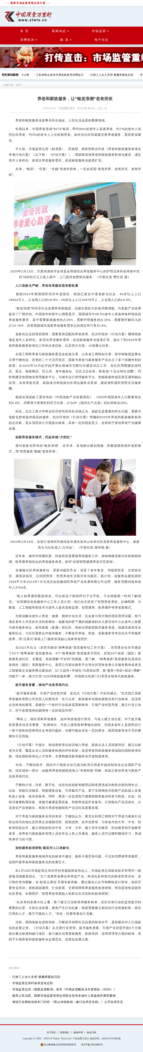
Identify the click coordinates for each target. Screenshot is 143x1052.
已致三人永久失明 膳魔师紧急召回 (106, 74)
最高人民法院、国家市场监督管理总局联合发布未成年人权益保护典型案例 (64, 995)
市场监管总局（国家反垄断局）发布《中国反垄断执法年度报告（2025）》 (64, 989)
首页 (18, 85)
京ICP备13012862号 (92, 1044)
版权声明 (78, 1032)
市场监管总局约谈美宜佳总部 (32, 983)
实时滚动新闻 (10, 74)
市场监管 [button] (99, 31)
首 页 (24, 31)
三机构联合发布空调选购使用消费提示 (54, 74)
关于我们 (51, 1032)
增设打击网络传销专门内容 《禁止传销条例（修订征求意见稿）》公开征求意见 (67, 1002)
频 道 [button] (64, 39)
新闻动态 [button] (59, 31)
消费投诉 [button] (27, 39)
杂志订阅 (91, 1032)
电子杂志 (102, 39)
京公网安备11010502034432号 (60, 1044)
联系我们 (65, 1032)
